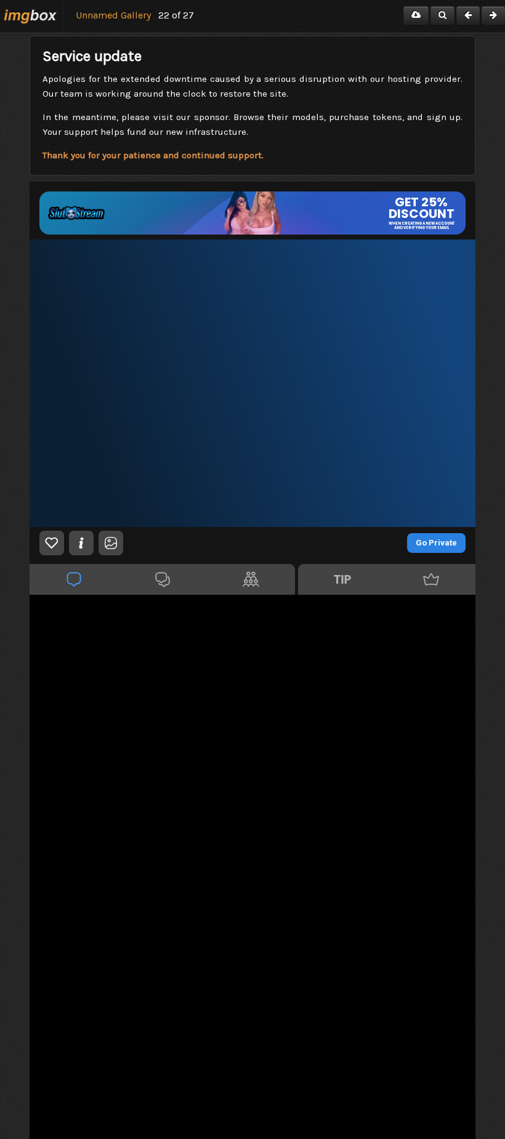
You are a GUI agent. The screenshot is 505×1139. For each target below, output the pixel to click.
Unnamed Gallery (113, 15)
